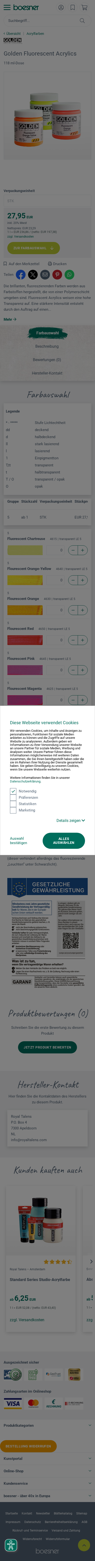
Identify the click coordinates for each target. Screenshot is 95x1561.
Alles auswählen (64, 841)
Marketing (27, 810)
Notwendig (27, 791)
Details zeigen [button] (69, 820)
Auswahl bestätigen (18, 840)
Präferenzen (28, 797)
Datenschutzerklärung (25, 781)
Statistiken (27, 804)
